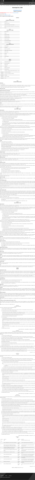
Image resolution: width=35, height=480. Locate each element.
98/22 (5, 13)
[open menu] (30, 3)
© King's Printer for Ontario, (5, 477)
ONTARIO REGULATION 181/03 (17, 10)
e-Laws (2, 3)
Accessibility (2, 475)
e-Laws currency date (15, 12)
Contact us (10, 475)
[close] (33, 3)
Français (33, 0)
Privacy (6, 475)
